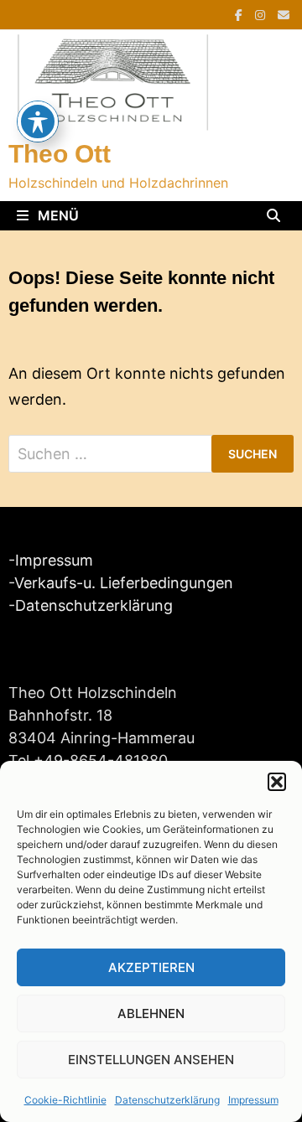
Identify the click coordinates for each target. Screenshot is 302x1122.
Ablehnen (151, 1013)
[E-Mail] (283, 14)
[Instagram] (262, 14)
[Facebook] (241, 14)
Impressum (253, 1100)
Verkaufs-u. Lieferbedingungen (123, 583)
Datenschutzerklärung (167, 1100)
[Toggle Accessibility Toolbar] (38, 121)
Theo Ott (59, 154)
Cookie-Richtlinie (65, 1100)
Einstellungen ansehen (151, 1060)
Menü (56, 215)
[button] (276, 781)
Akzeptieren (151, 967)
